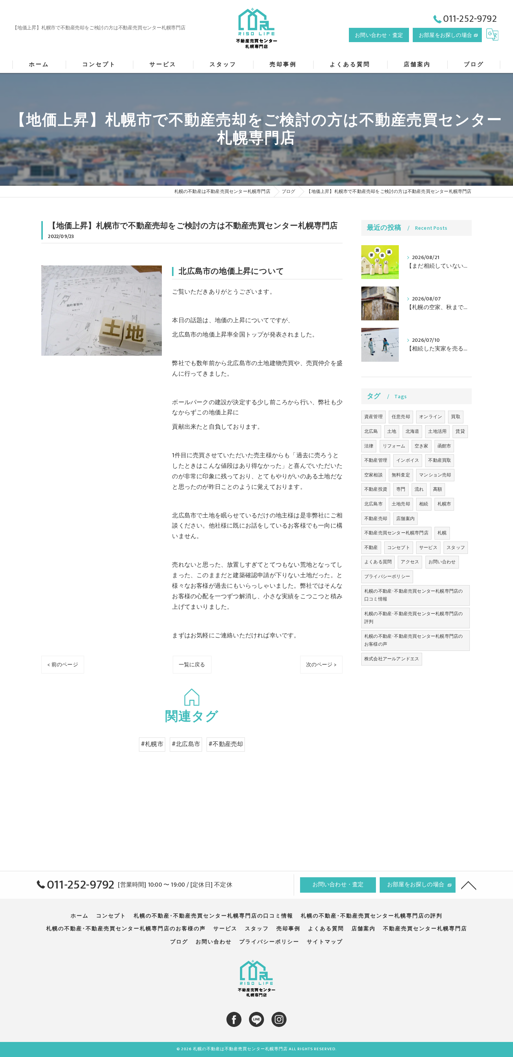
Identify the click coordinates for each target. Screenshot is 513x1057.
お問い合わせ (442, 562)
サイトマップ (325, 942)
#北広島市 (186, 744)
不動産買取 (439, 460)
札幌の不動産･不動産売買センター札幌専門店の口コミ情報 (413, 595)
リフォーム (394, 446)
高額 (437, 489)
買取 (455, 416)
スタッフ (456, 547)
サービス (428, 547)
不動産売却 (375, 518)
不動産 (371, 547)
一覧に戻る (192, 664)
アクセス (410, 562)
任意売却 (401, 416)
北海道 (412, 431)
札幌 (442, 533)
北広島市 (373, 504)
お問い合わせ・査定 (379, 35)
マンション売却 (435, 475)
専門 (400, 489)
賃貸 (460, 431)
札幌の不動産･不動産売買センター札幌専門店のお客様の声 (413, 640)
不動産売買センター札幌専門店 (396, 533)
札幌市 (444, 504)
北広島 (371, 431)
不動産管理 (375, 460)
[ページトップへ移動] (468, 884)
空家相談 (373, 475)
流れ (419, 489)
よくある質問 (378, 562)
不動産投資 (375, 489)
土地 (391, 431)
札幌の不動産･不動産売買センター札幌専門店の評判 (413, 618)
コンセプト (398, 547)
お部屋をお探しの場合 (445, 35)
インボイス (407, 460)
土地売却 (401, 504)
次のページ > (321, 664)
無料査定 (401, 475)
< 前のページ (62, 664)
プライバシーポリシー (387, 576)
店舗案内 (405, 518)
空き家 (422, 446)
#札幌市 (152, 744)
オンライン (430, 416)
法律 (368, 446)
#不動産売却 (225, 744)
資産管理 (373, 416)
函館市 (444, 446)
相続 (423, 504)
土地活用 (437, 431)
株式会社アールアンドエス (391, 659)
